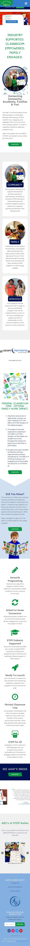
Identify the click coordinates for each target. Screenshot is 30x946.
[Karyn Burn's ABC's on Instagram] (13, 930)
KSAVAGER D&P (22, 941)
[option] (15, 350)
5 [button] (15, 360)
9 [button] (20, 360)
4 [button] (13, 360)
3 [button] (12, 360)
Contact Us (15, 883)
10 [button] (21, 863)
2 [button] (10, 360)
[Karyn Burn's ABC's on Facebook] (9, 930)
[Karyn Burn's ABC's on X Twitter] (17, 930)
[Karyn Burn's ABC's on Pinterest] (21, 930)
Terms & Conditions (15, 887)
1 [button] (9, 360)
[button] (1, 351)
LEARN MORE (20, 7)
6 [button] (16, 360)
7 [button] (17, 360)
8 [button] (19, 360)
